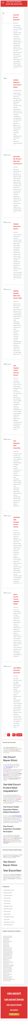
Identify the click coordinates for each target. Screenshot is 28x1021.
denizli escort (6, 940)
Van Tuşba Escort (8, 924)
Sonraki (19, 734)
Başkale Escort (8, 892)
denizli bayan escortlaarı (8, 965)
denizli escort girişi (7, 967)
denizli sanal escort (7, 949)
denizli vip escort (7, 961)
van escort (14, 993)
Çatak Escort (7, 898)
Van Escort (15, 23)
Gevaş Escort (7, 903)
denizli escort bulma (7, 971)
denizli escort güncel (7, 968)
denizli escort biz (7, 980)
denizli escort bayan (7, 936)
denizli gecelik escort (7, 953)
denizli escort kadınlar (8, 951)
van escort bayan (14, 999)
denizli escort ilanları (7, 947)
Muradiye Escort (8, 908)
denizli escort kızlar (7, 950)
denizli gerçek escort (7, 976)
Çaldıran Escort (8, 895)
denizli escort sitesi (7, 958)
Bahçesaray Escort (9, 890)
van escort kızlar (14, 1005)
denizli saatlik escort (7, 954)
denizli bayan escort (7, 937)
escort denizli (6, 938)
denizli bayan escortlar (8, 962)
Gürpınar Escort (8, 906)
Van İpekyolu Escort (9, 922)
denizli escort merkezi (8, 966)
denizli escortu (6, 946)
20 (14, 734)
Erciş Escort (15, 301)
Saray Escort (7, 914)
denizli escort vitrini (7, 978)
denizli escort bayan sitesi (8, 979)
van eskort (14, 1010)
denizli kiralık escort (7, 955)
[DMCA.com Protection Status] (14, 1015)
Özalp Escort (7, 911)
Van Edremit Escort (17, 90)
